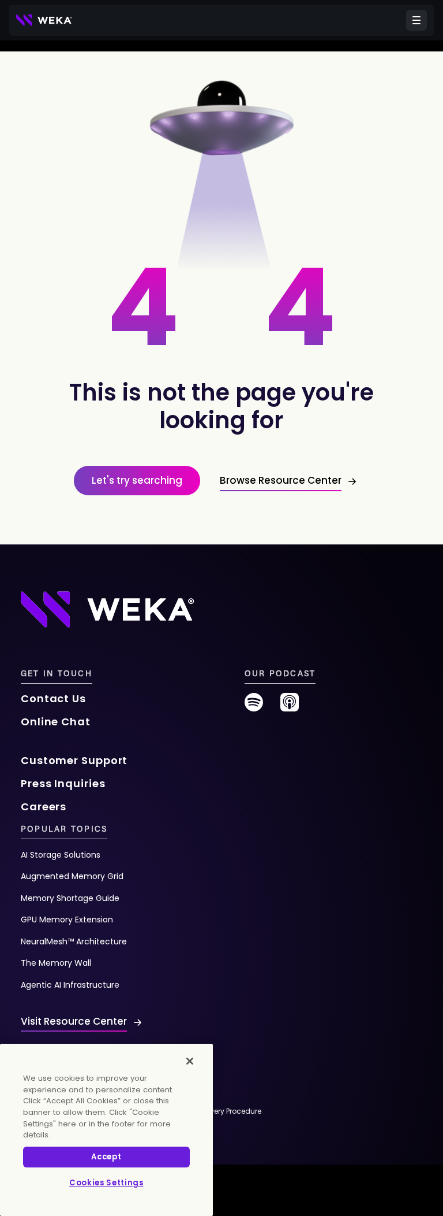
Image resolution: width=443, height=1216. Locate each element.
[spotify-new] (254, 706)
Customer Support (74, 760)
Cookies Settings (106, 1182)
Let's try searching (137, 480)
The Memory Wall (56, 963)
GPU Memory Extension (67, 919)
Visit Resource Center (74, 1021)
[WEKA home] (44, 20)
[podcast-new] (289, 706)
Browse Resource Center (280, 480)
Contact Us (53, 698)
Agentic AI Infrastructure (70, 985)
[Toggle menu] (416, 20)
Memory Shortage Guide (70, 898)
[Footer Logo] (107, 609)
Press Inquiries (63, 783)
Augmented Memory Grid (72, 876)
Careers (43, 806)
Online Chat (56, 721)
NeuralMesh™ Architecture (74, 941)
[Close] (189, 1061)
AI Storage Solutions (60, 855)
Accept (106, 1156)
